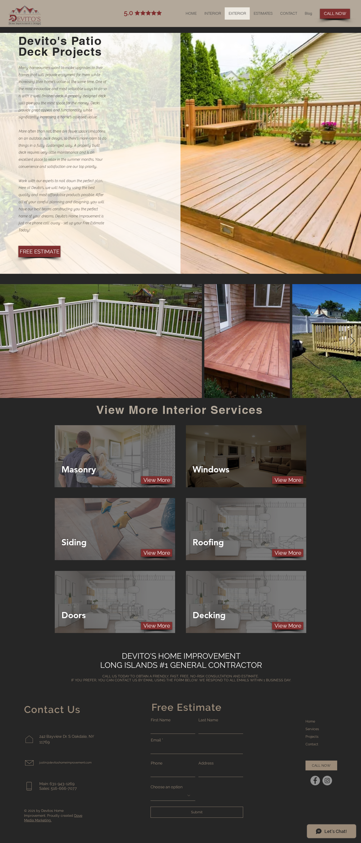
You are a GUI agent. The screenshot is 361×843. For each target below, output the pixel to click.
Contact (311, 744)
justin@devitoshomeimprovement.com (65, 762)
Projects (312, 736)
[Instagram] (327, 780)
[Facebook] (315, 780)
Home (310, 721)
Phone (156, 763)
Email (156, 740)
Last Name (208, 720)
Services (312, 729)
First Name (160, 720)
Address (206, 763)
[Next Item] (352, 341)
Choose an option (166, 787)
